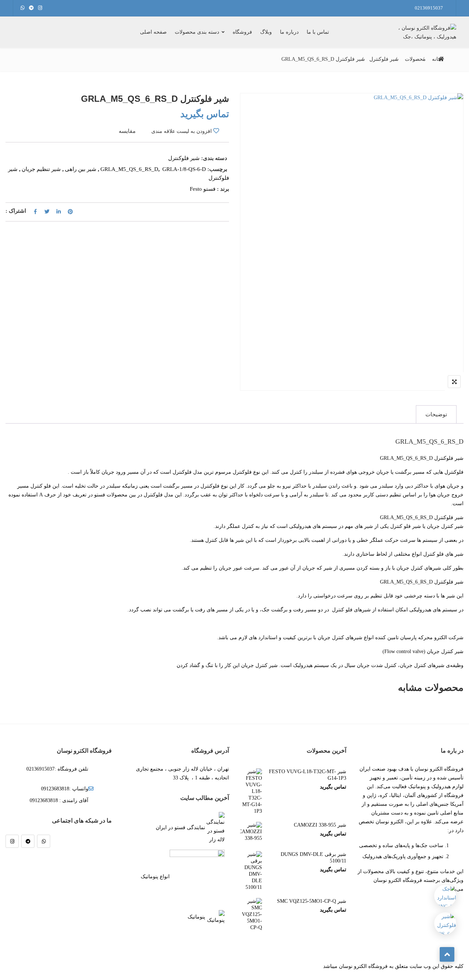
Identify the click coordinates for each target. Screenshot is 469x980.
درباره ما (289, 32)
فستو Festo (202, 189)
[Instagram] (12, 841)
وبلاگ (266, 32)
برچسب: (217, 169)
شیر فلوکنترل (384, 59)
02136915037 (429, 8)
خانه (436, 59)
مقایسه (127, 131)
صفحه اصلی (153, 32)
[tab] (436, 414)
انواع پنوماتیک (155, 876)
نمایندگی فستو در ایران (180, 827)
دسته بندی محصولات (197, 32)
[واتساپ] (43, 841)
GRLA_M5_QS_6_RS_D (129, 169)
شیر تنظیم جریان (41, 169)
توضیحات (436, 414)
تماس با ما (318, 32)
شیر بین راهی (80, 169)
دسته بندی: (214, 158)
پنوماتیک (196, 917)
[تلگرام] (27, 841)
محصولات (415, 59)
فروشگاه (242, 32)
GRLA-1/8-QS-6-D (184, 169)
